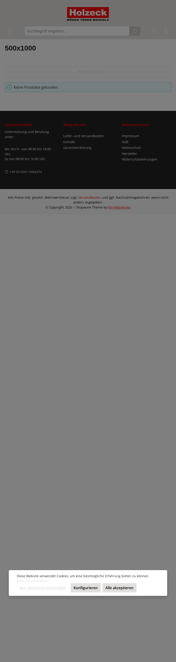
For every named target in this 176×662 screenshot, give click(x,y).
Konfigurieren (86, 587)
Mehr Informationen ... (34, 581)
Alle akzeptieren (119, 587)
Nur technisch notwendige (43, 587)
